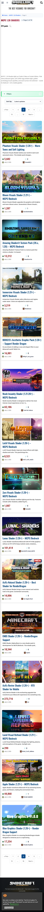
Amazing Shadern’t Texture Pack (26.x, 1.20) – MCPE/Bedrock (21, 244)
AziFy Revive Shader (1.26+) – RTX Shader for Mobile (19, 687)
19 (23, 114)
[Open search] (41, 2)
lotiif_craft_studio (28, 459)
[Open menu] (2, 2)
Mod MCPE (24, 551)
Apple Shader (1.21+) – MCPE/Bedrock (20, 784)
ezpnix (28, 652)
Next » (31, 114)
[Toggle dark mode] (7, 3)
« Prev (6, 110)
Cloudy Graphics (28, 845)
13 (12, 114)
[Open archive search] (10, 26)
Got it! (9, 908)
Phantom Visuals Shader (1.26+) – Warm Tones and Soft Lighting (21, 147)
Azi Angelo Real (28, 599)
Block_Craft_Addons (28, 751)
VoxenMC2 (28, 162)
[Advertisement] (22, 52)
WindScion (28, 309)
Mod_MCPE (31, 551)
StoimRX (28, 509)
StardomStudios (28, 211)
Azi (28, 702)
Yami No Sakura (28, 410)
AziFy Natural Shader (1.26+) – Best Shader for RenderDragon (19, 584)
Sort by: (9, 101)
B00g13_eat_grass (28, 356)
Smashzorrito (28, 259)
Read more (14, 904)
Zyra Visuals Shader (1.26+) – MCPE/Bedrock (16, 494)
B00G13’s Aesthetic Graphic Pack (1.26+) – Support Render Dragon (22, 341)
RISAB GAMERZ (28, 797)
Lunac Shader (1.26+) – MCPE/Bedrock (21, 538)
